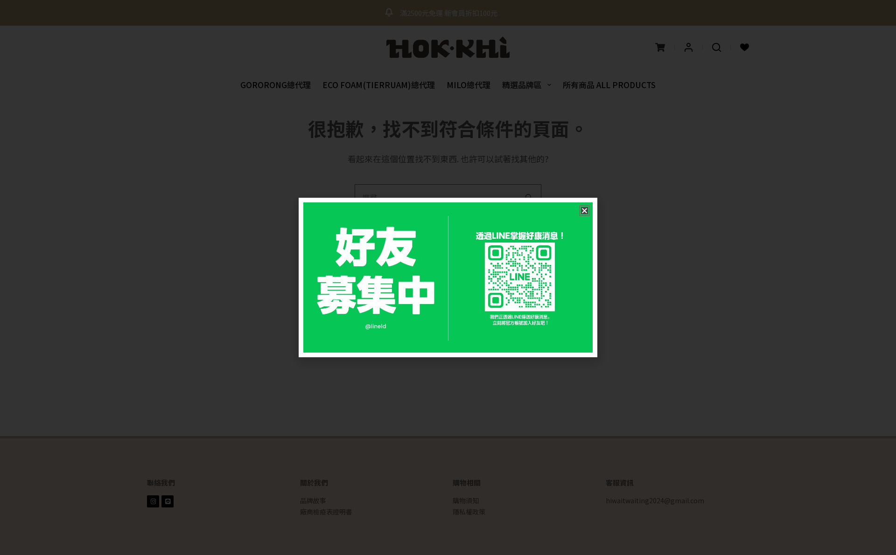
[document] (448, 277)
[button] (584, 210)
